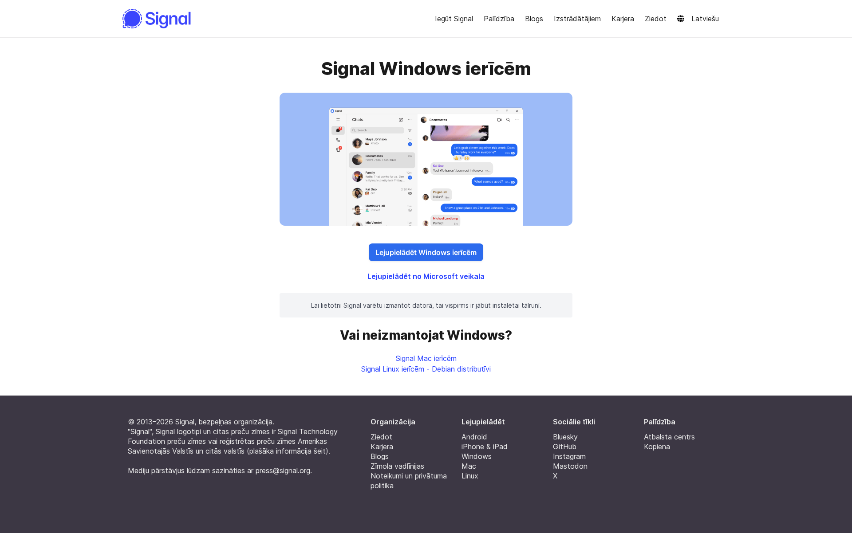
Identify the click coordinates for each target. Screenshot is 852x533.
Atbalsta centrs (669, 436)
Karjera (622, 18)
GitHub (564, 446)
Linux (470, 475)
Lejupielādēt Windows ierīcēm (426, 252)
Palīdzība (499, 18)
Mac (469, 466)
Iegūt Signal (454, 18)
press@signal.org (283, 470)
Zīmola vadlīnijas (397, 466)
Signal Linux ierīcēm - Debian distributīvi (426, 368)
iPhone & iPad (485, 446)
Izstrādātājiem (577, 18)
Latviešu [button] (705, 18)
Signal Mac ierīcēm (426, 358)
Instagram (569, 456)
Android (474, 436)
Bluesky (565, 436)
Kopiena (657, 446)
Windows (477, 456)
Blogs (534, 18)
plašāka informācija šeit (287, 451)
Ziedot (656, 18)
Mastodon (570, 466)
